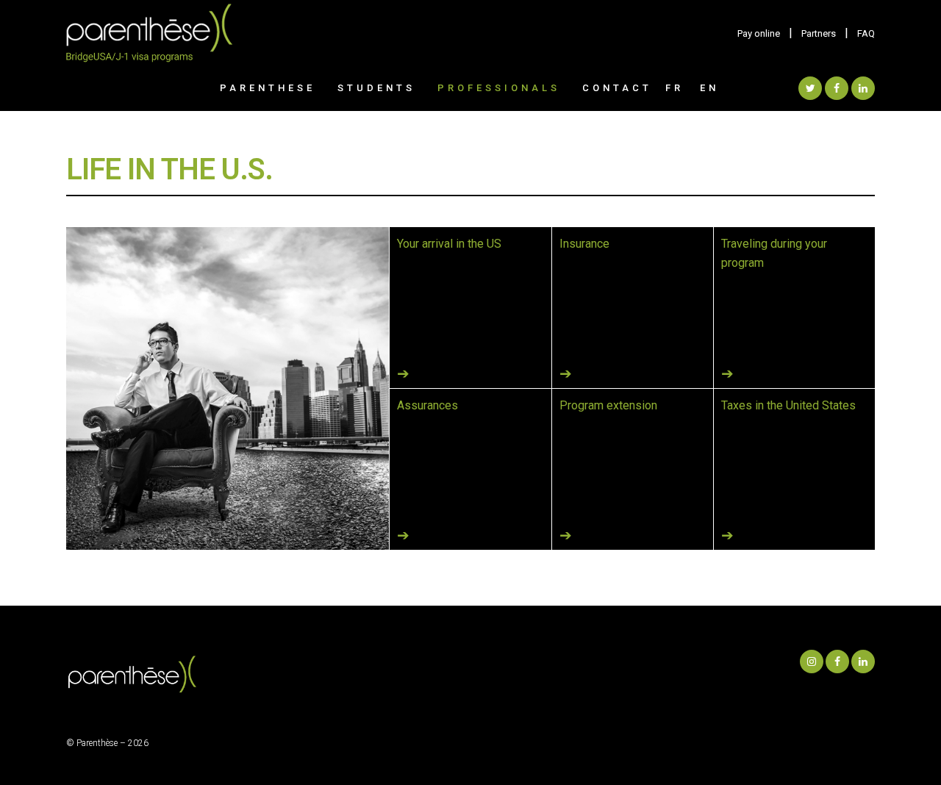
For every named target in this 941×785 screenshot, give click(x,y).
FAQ (866, 33)
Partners (818, 33)
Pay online (758, 33)
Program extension (608, 405)
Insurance (584, 244)
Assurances (427, 405)
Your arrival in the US (449, 244)
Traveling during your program (774, 253)
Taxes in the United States (788, 405)
